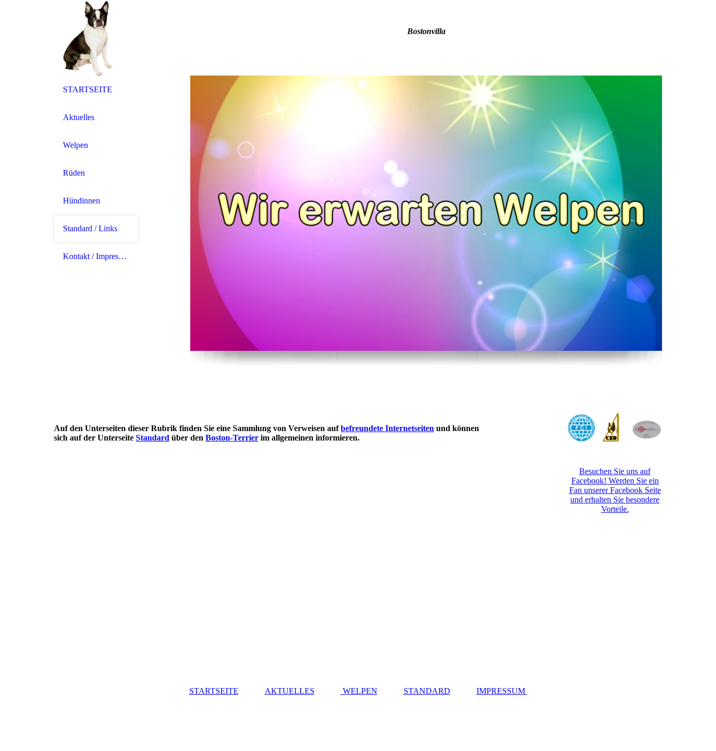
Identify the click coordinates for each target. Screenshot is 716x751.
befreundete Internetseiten (387, 428)
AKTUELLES (289, 690)
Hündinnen (81, 200)
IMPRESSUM (501, 690)
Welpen (75, 145)
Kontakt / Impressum (96, 256)
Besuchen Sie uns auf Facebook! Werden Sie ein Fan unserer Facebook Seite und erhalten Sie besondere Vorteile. (615, 490)
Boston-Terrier (231, 437)
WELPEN (359, 690)
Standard (152, 437)
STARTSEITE (87, 89)
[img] (96, 38)
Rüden (74, 172)
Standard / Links (90, 228)
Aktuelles (78, 117)
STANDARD (427, 690)
